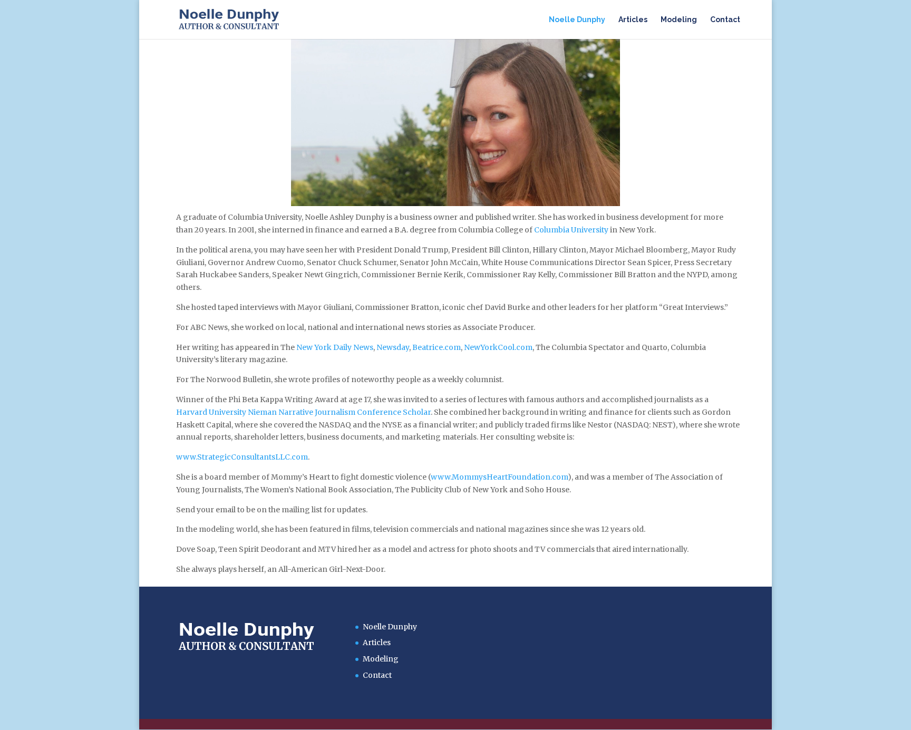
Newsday (392, 347)
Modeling (679, 20)
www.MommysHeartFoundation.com (499, 477)
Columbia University (571, 230)
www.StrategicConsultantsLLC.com (242, 457)
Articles (632, 20)
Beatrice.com (436, 347)
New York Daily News (334, 347)
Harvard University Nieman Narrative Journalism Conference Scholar (303, 412)
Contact (725, 20)
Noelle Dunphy (577, 20)
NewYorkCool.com (498, 347)
